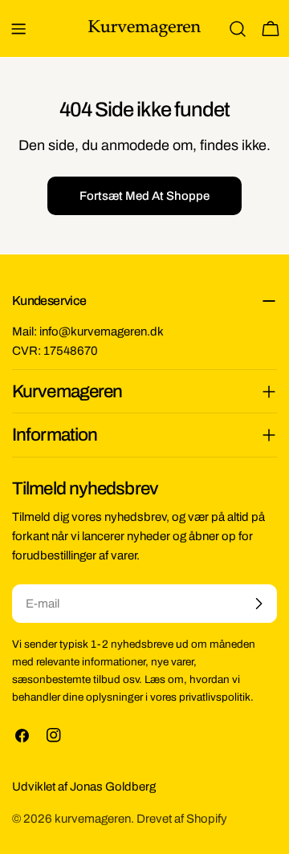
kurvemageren (93, 818)
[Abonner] (258, 603)
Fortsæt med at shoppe (144, 195)
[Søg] (238, 29)
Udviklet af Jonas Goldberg (84, 786)
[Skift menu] (18, 29)
